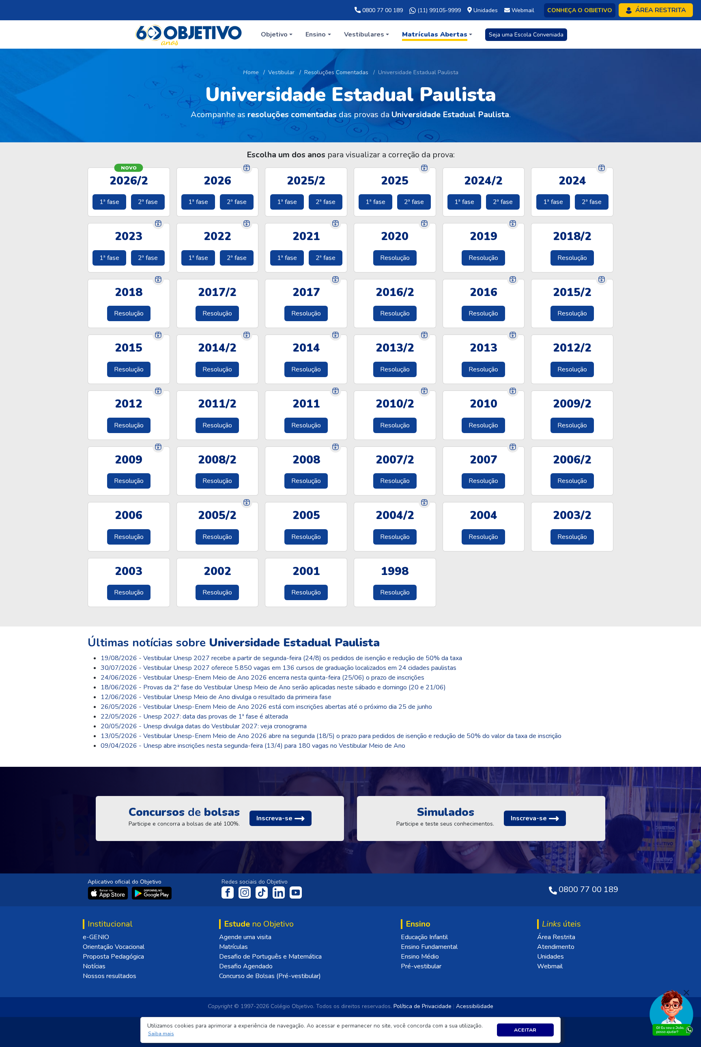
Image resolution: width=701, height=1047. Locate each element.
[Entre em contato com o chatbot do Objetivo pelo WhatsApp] (671, 1012)
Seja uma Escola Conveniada (526, 35)
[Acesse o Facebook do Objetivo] (229, 891)
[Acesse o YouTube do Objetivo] (295, 891)
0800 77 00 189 (382, 10)
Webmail (550, 966)
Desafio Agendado (246, 966)
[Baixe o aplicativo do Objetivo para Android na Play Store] (151, 892)
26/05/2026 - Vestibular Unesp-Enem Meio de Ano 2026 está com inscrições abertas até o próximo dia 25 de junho (266, 706)
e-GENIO (96, 937)
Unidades (550, 956)
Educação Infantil (424, 937)
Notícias (94, 966)
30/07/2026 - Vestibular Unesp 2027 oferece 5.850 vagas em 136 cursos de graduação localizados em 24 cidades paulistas (278, 667)
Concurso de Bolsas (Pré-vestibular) (270, 976)
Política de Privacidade (423, 1006)
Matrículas (233, 946)
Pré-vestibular (421, 966)
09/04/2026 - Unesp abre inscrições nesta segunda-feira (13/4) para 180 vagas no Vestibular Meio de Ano (253, 745)
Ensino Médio (420, 956)
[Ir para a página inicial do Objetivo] (189, 34)
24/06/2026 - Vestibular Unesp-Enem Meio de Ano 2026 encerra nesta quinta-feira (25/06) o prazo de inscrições (262, 677)
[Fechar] (686, 992)
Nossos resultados (109, 976)
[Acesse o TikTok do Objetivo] (262, 891)
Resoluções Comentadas (336, 72)
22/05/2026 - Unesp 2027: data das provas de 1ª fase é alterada (194, 716)
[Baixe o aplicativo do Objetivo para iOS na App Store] (109, 892)
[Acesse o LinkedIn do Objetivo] (279, 891)
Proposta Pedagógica (113, 956)
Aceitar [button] (525, 1029)
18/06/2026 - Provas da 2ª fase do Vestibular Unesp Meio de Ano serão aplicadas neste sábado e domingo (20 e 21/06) (273, 687)
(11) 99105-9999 (438, 10)
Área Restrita (556, 937)
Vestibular (281, 72)
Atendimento (555, 946)
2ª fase (148, 201)
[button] (160, 1034)
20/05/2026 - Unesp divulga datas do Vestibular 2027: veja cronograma (204, 726)
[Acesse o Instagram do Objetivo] (245, 891)
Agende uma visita (245, 937)
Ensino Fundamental (429, 946)
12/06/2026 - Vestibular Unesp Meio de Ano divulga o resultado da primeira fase (216, 697)
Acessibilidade (474, 1006)
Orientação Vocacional (113, 946)
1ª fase (109, 201)
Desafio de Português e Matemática (270, 956)
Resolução (395, 257)
